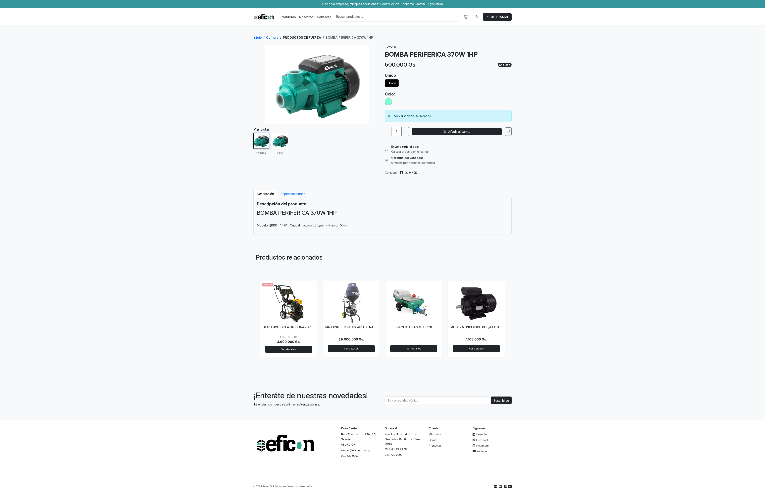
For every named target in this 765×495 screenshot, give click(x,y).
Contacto (324, 17)
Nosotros (306, 17)
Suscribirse (501, 400)
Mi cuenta (435, 434)
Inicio (257, 37)
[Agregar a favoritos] (508, 131)
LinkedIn (481, 434)
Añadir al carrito (459, 132)
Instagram (482, 445)
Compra (272, 37)
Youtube (481, 451)
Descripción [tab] (265, 194)
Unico (391, 83)
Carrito (433, 440)
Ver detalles (288, 349)
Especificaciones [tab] (293, 194)
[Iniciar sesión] (476, 17)
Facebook (482, 440)
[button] (465, 17)
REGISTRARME (497, 17)
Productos (288, 17)
